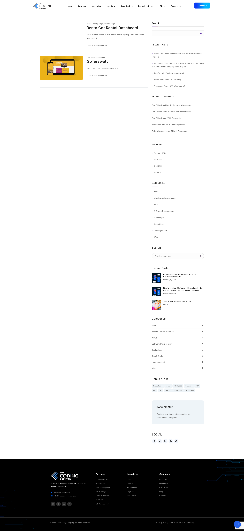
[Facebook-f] (58, 504)
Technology (177, 390)
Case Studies (127, 6)
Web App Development (96, 57)
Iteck (88, 24)
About (162, 6)
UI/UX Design (109, 24)
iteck (156, 192)
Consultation (158, 386)
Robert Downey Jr (160, 131)
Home (69, 6)
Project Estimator (146, 6)
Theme (95, 45)
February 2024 (160, 153)
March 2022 (159, 172)
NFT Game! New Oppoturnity (177, 111)
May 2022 (158, 159)
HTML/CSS (178, 386)
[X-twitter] (53, 504)
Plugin (89, 45)
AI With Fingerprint (173, 118)
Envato (168, 386)
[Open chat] (237, 524)
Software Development (164, 211)
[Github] (69, 504)
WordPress (102, 45)
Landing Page (97, 24)
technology (159, 217)
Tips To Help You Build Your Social (169, 73)
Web (156, 237)
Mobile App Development (165, 198)
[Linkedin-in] (64, 504)
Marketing (189, 386)
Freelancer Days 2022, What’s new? (169, 86)
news (156, 204)
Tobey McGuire (158, 124)
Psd (154, 390)
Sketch (167, 390)
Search (155, 23)
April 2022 (158, 166)
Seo (160, 390)
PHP (197, 386)
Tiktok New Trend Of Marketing (167, 79)
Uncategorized (160, 230)
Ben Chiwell (157, 105)
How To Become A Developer (178, 105)
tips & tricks (159, 224)
